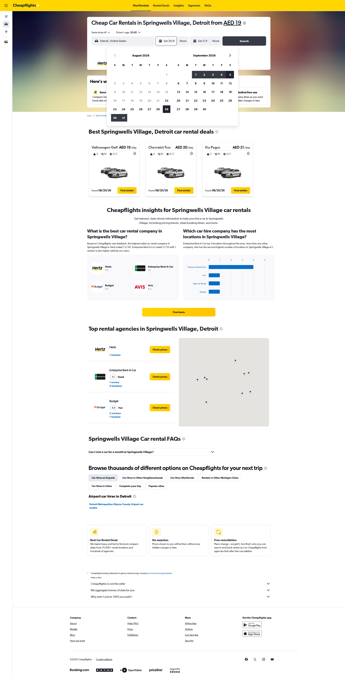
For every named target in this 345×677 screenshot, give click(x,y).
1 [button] (166, 74)
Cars (89, 115)
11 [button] (132, 92)
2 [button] (115, 83)
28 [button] (158, 109)
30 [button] (115, 117)
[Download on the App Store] (252, 633)
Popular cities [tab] (156, 486)
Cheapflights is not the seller (108, 583)
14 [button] (158, 92)
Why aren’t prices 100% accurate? (111, 596)
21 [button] (158, 100)
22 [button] (166, 100)
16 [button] (114, 100)
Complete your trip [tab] (130, 486)
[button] (6, 6)
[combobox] (101, 32)
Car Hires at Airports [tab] (103, 477)
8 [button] (166, 83)
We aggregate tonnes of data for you (113, 590)
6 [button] (149, 83)
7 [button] (158, 83)
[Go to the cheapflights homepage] (26, 5)
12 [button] (140, 92)
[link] (178, 312)
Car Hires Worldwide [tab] (182, 477)
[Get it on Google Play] (252, 625)
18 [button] (132, 100)
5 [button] (141, 83)
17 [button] (123, 100)
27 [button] (149, 109)
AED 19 (232, 22)
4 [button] (132, 83)
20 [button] (149, 100)
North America (102, 115)
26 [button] (140, 109)
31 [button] (123, 117)
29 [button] (166, 109)
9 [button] (115, 92)
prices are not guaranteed (160, 573)
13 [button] (149, 92)
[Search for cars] (6, 24)
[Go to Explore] (6, 31)
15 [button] (166, 92)
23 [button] (115, 109)
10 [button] (123, 92)
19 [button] (140, 100)
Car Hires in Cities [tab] (102, 486)
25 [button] (132, 109)
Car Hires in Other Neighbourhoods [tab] (142, 477)
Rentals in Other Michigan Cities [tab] (220, 477)
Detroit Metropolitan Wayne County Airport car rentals (116, 506)
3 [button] (123, 83)
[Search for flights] (6, 16)
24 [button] (123, 109)
